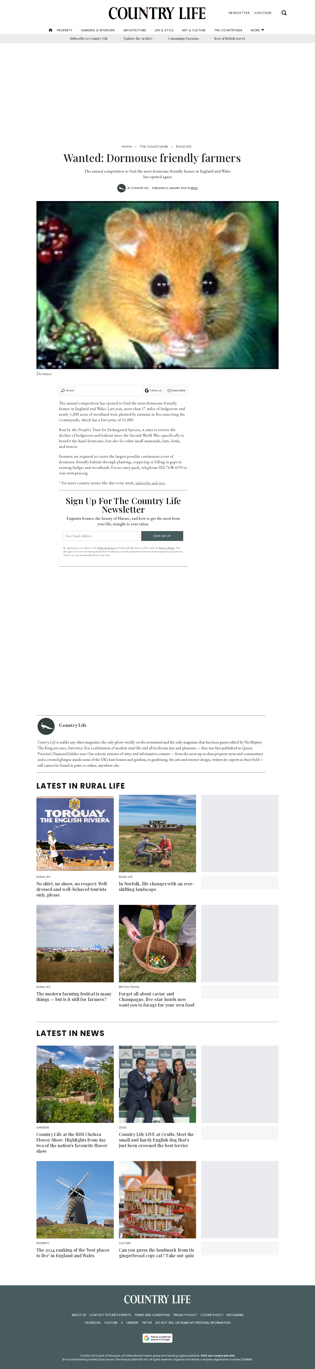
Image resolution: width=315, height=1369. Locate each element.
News (194, 188)
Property (65, 30)
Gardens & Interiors (98, 30)
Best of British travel (229, 38)
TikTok (147, 1323)
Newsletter (179, 390)
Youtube (111, 1323)
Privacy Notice (167, 548)
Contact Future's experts (110, 1315)
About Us (79, 1315)
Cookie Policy (212, 1315)
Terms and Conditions (152, 1315)
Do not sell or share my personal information (193, 1323)
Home (127, 146)
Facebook (93, 1323)
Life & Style (164, 30)
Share (70, 390)
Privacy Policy (185, 1315)
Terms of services (106, 548)
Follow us (156, 390)
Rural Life (183, 146)
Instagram (235, 1315)
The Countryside (228, 30)
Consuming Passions (183, 38)
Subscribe (263, 13)
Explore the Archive (138, 38)
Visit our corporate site (218, 1355)
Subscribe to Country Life (89, 38)
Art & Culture (194, 30)
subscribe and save (150, 482)
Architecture (134, 30)
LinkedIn (132, 1323)
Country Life (139, 188)
